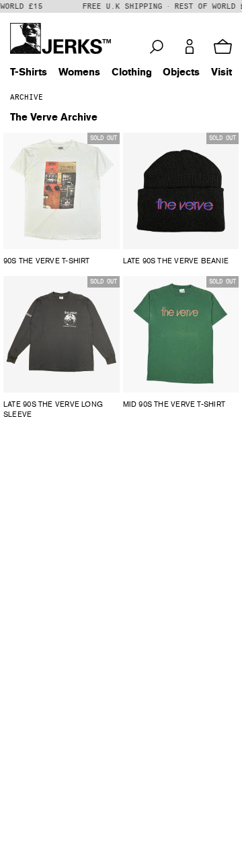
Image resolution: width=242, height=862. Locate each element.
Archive (26, 97)
